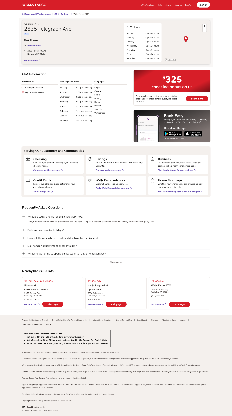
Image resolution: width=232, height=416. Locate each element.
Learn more (197, 98)
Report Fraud (142, 320)
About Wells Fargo (169, 320)
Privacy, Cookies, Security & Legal (35, 320)
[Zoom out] (204, 30)
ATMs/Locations (147, 5)
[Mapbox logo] (170, 59)
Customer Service (164, 5)
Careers (183, 320)
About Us (178, 5)
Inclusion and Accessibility (32, 324)
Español (188, 5)
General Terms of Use (123, 320)
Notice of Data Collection (101, 320)
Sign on (203, 4)
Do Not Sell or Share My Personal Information (69, 320)
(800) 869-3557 (34, 45)
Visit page (53, 304)
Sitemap (154, 320)
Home (48, 324)
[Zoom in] (204, 26)
